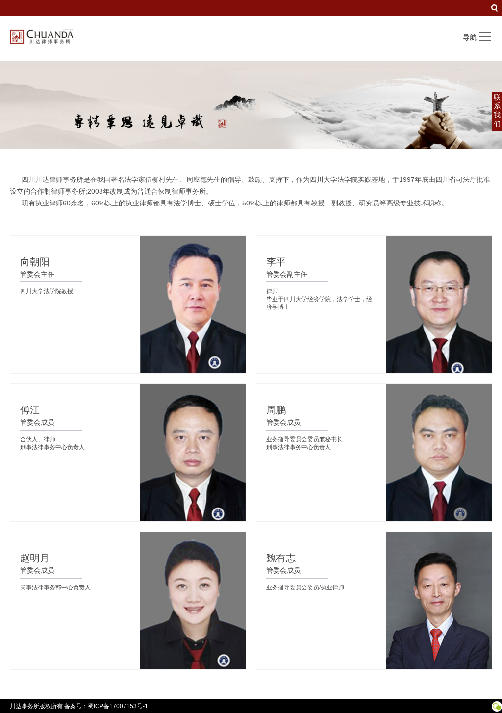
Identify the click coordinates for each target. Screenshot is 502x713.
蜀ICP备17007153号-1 (118, 706)
